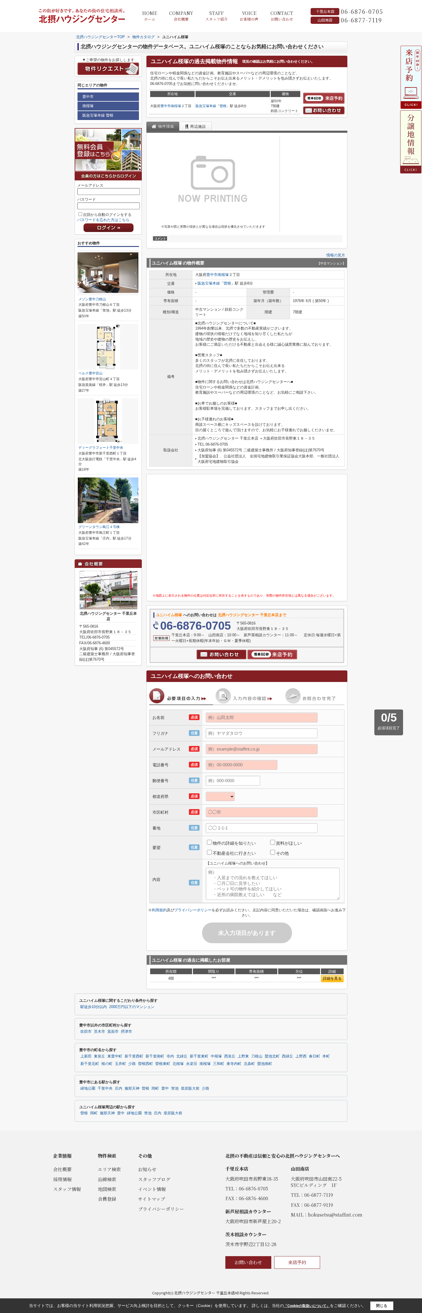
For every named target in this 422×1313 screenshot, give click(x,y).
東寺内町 (234, 1064)
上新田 (86, 1056)
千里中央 (105, 1088)
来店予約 (297, 1262)
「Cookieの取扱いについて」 (307, 1306)
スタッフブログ (154, 1179)
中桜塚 (216, 1056)
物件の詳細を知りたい (234, 843)
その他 (282, 853)
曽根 (223, 106)
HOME (149, 16)
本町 (326, 1056)
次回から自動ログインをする (107, 214)
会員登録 (107, 1199)
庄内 (118, 1088)
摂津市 (126, 1032)
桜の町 (107, 1064)
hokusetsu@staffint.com (335, 1214)
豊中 (165, 1088)
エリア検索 (109, 1169)
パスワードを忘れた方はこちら (103, 220)
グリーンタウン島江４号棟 (99, 527)
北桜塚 (178, 1064)
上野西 (301, 1056)
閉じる (381, 1306)
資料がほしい (289, 843)
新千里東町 (199, 1056)
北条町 (249, 1064)
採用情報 (62, 1179)
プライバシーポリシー (193, 910)
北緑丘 (181, 1056)
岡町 (155, 1088)
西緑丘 (287, 1056)
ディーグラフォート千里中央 (100, 448)
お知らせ (147, 1169)
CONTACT (281, 16)
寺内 (170, 1056)
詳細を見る (332, 978)
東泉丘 (99, 1056)
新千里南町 (155, 1056)
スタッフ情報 (67, 1189)
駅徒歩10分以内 (93, 1007)
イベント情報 (152, 1189)
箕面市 (113, 1032)
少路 (132, 1064)
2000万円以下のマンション (131, 1007)
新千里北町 (89, 1064)
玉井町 (120, 1064)
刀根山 (256, 1056)
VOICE (249, 16)
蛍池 (175, 1088)
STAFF (216, 16)
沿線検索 (107, 1179)
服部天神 (132, 1088)
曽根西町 (145, 1064)
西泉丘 (229, 1056)
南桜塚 (176, 106)
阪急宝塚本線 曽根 (97, 115)
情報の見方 (335, 255)
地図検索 (107, 1189)
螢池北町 (272, 1056)
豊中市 (165, 106)
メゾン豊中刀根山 (92, 299)
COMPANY (181, 16)
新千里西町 (134, 1056)
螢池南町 (264, 1064)
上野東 (243, 1056)
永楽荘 (191, 1064)
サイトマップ (151, 1199)
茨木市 (99, 1032)
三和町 (218, 1064)
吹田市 (86, 1032)
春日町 (314, 1056)
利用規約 (159, 910)
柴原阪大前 (190, 1088)
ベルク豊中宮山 (90, 373)
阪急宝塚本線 (205, 106)
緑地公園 (87, 1088)
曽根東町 (162, 1064)
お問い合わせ (248, 1262)
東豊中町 (114, 1056)
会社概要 (62, 1169)
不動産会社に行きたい (234, 853)
